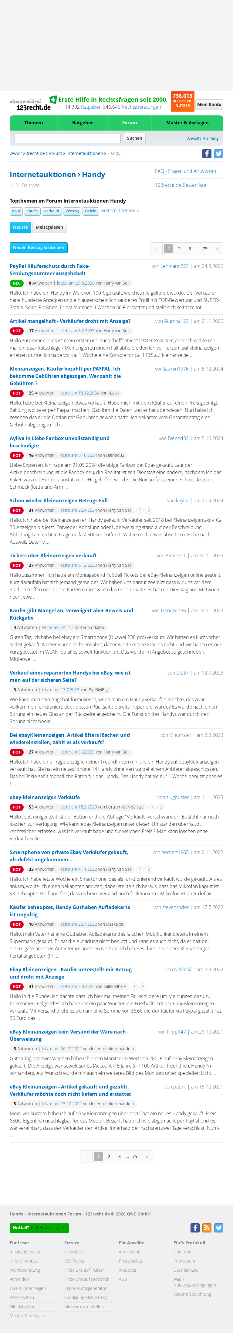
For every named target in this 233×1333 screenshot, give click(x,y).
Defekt (91, 211)
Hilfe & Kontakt (24, 1261)
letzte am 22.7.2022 (78, 924)
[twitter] (218, 153)
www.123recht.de (27, 154)
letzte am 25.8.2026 (76, 283)
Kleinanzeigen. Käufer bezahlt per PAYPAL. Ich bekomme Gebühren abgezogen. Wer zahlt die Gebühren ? (65, 376)
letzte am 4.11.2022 (78, 869)
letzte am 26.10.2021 (62, 1049)
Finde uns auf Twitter (84, 1270)
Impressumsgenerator (85, 1289)
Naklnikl (182, 969)
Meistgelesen (49, 227)
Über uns (182, 1252)
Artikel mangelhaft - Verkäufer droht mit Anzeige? (70, 321)
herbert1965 (175, 852)
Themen (33, 123)
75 (205, 248)
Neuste (20, 227)
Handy (93, 175)
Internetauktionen (84, 154)
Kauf (16, 211)
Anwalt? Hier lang (202, 139)
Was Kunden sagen (28, 1289)
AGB (123, 1279)
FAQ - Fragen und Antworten (185, 171)
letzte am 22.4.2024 (78, 510)
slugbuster (177, 797)
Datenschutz (186, 1270)
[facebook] (206, 153)
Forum (129, 123)
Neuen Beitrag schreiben (38, 248)
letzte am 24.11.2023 (62, 628)
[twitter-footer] (218, 1227)
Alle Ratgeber (22, 1307)
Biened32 (178, 438)
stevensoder (175, 907)
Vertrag (72, 211)
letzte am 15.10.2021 (62, 1104)
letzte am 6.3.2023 (77, 752)
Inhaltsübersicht (25, 1252)
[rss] (206, 1227)
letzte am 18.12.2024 (79, 393)
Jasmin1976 (176, 369)
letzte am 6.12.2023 (78, 565)
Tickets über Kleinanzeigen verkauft (53, 555)
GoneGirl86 (173, 610)
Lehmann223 (174, 266)
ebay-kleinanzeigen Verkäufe (45, 797)
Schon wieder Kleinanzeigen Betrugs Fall (59, 500)
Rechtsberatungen (141, 107)
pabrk (179, 1087)
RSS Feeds (74, 1261)
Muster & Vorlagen (187, 123)
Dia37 (182, 673)
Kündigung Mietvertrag (85, 1298)
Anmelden (19, 1279)
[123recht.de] (33, 103)
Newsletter (74, 1252)
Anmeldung (129, 1252)
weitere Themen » (119, 210)
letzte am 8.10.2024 (78, 455)
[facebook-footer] (195, 1227)
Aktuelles (127, 1270)
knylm (182, 500)
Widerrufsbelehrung (192, 1294)
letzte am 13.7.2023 (60, 690)
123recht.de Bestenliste (180, 185)
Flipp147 (176, 1032)
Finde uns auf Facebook (86, 1279)
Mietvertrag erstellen (84, 1307)
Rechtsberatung (25, 1270)
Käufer (32, 211)
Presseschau (22, 1298)
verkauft (51, 211)
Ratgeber (91, 107)
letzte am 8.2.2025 (77, 331)
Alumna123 (176, 321)
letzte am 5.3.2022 (77, 987)
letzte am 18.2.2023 (78, 807)
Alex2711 (176, 555)
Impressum (184, 1261)
